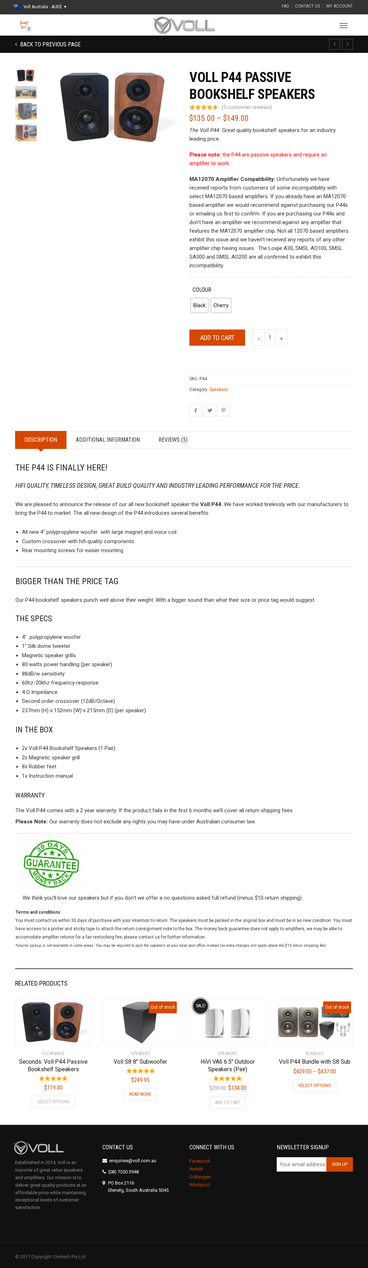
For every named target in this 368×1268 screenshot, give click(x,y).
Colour (202, 289)
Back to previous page (49, 44)
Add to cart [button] (227, 1102)
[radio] (199, 305)
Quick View (35, 1034)
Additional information (108, 439)
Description (40, 439)
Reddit (196, 1169)
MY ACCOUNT (339, 6)
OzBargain (200, 1177)
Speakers (219, 389)
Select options (53, 1101)
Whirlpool (199, 1184)
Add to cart (217, 337)
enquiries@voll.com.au (132, 1160)
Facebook (200, 1161)
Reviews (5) (173, 439)
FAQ (285, 6)
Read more (140, 1094)
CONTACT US (307, 6)
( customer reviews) (247, 107)
